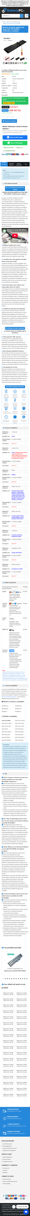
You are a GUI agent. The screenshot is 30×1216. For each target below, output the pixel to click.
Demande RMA (6, 1183)
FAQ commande (6, 1159)
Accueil (3, 21)
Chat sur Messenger (16, 137)
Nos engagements (7, 1146)
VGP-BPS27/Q (5, 706)
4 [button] (9, 978)
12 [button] (26, 978)
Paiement (5, 1172)
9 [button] (20, 978)
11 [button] (24, 978)
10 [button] (22, 978)
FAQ (26, 164)
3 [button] (7, 978)
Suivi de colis (6, 1168)
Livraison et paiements (11, 164)
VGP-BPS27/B (5, 708)
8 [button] (18, 978)
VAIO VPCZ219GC (19, 729)
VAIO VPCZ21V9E (6, 734)
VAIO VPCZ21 (5, 729)
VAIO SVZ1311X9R (6, 726)
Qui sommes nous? (7, 1143)
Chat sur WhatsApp (16, 143)
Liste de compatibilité (19, 164)
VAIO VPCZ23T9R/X (6, 740)
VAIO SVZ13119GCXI (7, 723)
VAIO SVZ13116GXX (20, 720)
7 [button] (16, 978)
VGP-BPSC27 (18, 711)
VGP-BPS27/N (18, 706)
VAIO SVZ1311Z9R (19, 726)
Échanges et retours (7, 1161)
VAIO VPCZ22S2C (19, 734)
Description (4, 164)
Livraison (5, 1170)
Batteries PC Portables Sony (13, 21)
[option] (15, 46)
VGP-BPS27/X (18, 708)
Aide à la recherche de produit (9, 696)
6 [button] (13, 978)
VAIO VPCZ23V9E (19, 740)
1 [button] (3, 978)
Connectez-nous (7, 1179)
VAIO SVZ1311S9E (19, 723)
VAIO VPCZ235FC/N (19, 737)
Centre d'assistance (7, 1157)
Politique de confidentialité (9, 1150)
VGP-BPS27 (4, 711)
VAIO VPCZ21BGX (19, 731)
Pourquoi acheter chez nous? (10, 1148)
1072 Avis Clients (15, 73)
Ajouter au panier (10, 121)
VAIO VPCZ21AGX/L (6, 731)
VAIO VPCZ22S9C (6, 737)
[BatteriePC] (13, 10)
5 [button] (11, 978)
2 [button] (5, 978)
